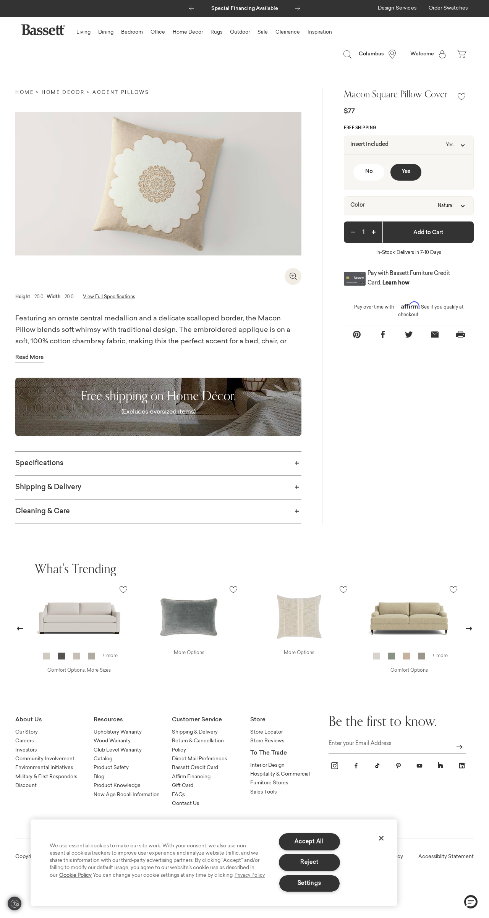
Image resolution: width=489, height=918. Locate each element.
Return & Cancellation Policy (198, 745)
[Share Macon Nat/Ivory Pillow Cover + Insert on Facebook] (382, 334)
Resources (108, 720)
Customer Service (197, 720)
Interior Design (267, 765)
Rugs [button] (216, 32)
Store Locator (266, 732)
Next (469, 628)
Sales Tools (263, 792)
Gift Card (182, 785)
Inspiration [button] (320, 32)
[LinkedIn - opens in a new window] (462, 766)
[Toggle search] (347, 54)
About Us (28, 720)
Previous (20, 628)
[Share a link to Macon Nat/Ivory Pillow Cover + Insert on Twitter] (408, 334)
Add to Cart (428, 233)
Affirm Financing (191, 776)
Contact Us (185, 803)
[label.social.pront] (460, 334)
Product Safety (111, 767)
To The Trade (268, 753)
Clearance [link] (287, 32)
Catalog (103, 758)
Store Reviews (267, 741)
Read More (29, 357)
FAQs (178, 794)
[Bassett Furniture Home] (43, 29)
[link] (397, 9)
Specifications (39, 463)
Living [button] (83, 32)
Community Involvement (44, 758)
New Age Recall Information (127, 794)
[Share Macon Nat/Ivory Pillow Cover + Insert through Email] (434, 334)
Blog (99, 776)
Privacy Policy (250, 875)
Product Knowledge (117, 785)
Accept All (309, 842)
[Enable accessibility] (14, 903)
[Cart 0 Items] (462, 54)
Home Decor (63, 93)
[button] (191, 6)
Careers (24, 741)
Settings (309, 883)
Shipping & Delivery (48, 487)
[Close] (381, 838)
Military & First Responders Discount (46, 781)
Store (258, 720)
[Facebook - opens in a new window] (356, 766)
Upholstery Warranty (118, 732)
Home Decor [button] (188, 32)
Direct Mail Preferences (199, 758)
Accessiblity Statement (446, 856)
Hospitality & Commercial (280, 774)
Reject (309, 862)
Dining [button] (105, 32)
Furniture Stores (269, 783)
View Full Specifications (109, 297)
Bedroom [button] (132, 32)
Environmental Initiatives (44, 767)
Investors (26, 750)
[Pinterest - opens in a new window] (398, 766)
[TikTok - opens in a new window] (377, 766)
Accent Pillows (120, 93)
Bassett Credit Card (195, 767)
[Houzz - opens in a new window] (440, 766)
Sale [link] (262, 32)
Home (24, 93)
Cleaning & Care (42, 511)
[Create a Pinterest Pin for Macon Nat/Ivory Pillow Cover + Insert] (356, 334)
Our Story (26, 732)
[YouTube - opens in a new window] (419, 766)
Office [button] (158, 32)
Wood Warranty (112, 741)
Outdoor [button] (240, 32)
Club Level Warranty (118, 750)
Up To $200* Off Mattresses (251, 8)
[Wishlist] (461, 97)
